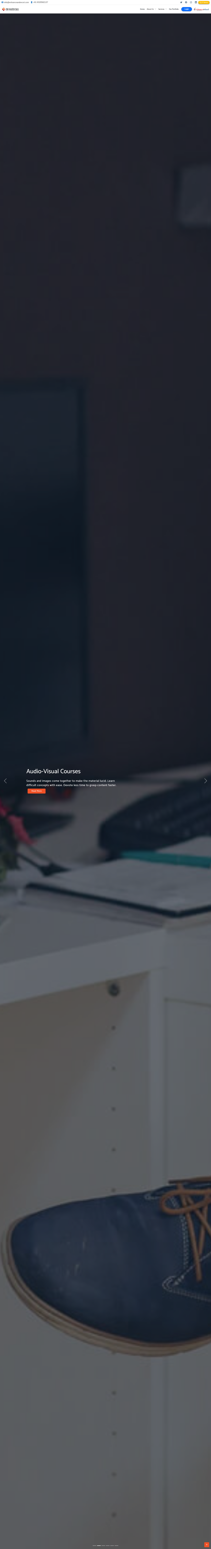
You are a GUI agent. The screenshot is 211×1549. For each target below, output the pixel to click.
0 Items (205, 3)
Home (142, 9)
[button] (5, 781)
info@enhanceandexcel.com (16, 2)
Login (187, 9)
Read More (37, 796)
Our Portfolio (174, 9)
